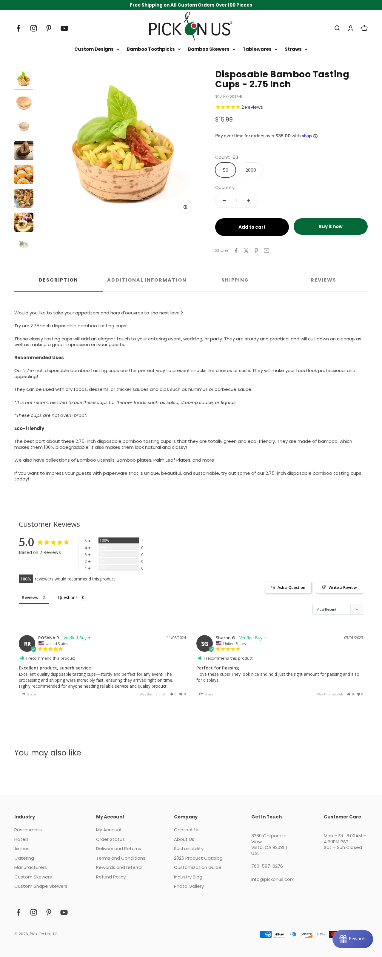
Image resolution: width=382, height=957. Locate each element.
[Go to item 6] (23, 199)
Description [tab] (58, 279)
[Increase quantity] (248, 200)
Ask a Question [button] (291, 587)
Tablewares (257, 49)
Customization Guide (197, 867)
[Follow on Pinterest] (49, 28)
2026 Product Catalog (198, 858)
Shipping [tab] (235, 279)
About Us (184, 839)
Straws (293, 49)
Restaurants (28, 830)
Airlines (22, 849)
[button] (173, 694)
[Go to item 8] (23, 246)
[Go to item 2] (23, 103)
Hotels (21, 839)
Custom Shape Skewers (40, 886)
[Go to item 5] (23, 175)
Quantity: (225, 188)
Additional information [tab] (146, 279)
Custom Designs (94, 49)
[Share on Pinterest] (256, 250)
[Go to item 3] (23, 127)
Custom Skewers (33, 877)
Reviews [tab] (323, 279)
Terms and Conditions (120, 858)
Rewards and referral (119, 867)
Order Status (110, 839)
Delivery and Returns (118, 849)
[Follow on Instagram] (34, 28)
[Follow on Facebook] (18, 28)
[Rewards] (352, 939)
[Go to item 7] (23, 223)
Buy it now (331, 226)
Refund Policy (111, 877)
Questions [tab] (68, 597)
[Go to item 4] (23, 151)
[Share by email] (266, 250)
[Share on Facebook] (236, 250)
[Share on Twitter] (246, 250)
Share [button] (31, 694)
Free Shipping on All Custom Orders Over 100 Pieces (191, 5)
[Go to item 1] (23, 79)
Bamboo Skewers (208, 49)
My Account (109, 830)
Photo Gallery (189, 886)
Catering (24, 858)
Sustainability (189, 849)
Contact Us (187, 830)
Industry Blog (188, 877)
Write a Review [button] (343, 587)
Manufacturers (30, 867)
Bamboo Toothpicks (151, 49)
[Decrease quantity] (224, 200)
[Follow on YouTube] (64, 28)
